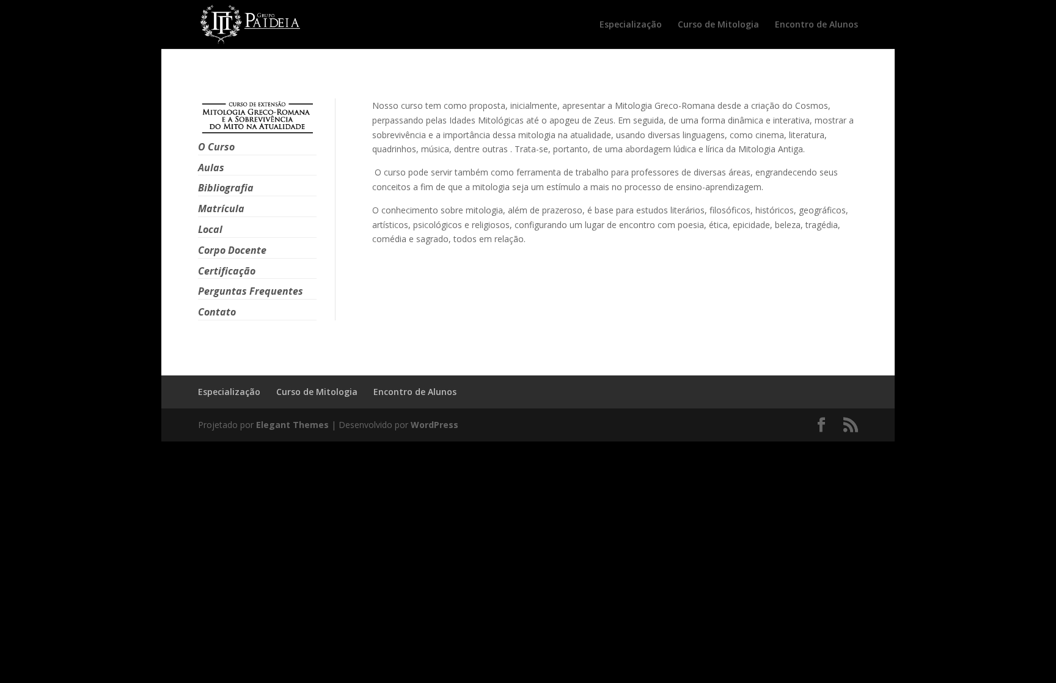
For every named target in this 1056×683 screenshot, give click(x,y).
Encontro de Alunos (816, 25)
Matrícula (221, 208)
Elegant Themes (292, 424)
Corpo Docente (232, 250)
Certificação (226, 271)
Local (210, 229)
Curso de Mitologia (718, 25)
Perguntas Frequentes (250, 291)
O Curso (216, 146)
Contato (217, 312)
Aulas (211, 167)
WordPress (434, 424)
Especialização (631, 25)
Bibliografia (226, 187)
